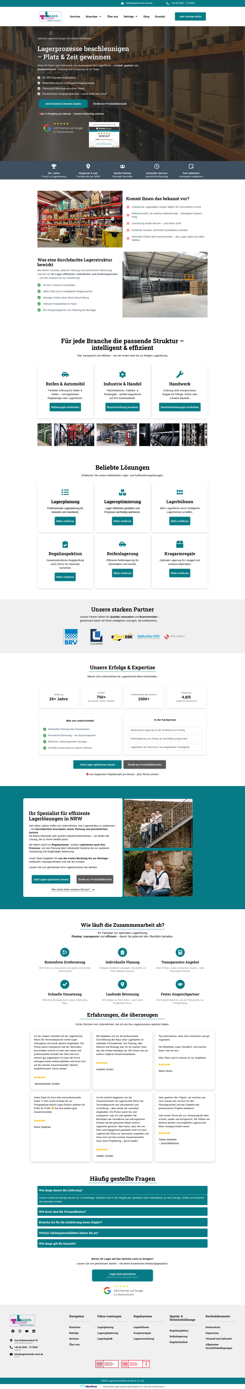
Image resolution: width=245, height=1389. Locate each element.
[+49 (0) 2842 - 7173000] (11, 1347)
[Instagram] (20, 1331)
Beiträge (129, 16)
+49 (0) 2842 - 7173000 (183, 3)
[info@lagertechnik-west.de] (11, 1354)
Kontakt (160, 16)
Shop (146, 16)
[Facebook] (13, 1331)
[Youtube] (27, 1331)
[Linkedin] (34, 1331)
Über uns (112, 16)
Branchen (92, 16)
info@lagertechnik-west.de (139, 3)
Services (75, 16)
